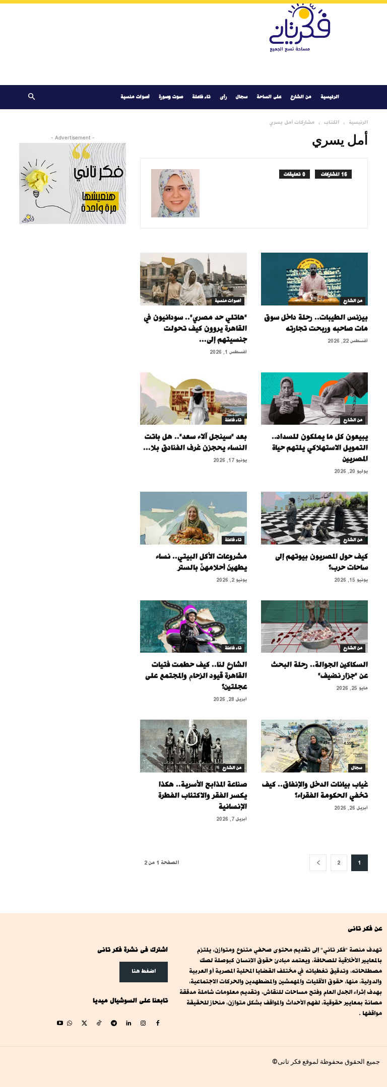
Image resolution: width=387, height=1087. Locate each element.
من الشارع (300, 97)
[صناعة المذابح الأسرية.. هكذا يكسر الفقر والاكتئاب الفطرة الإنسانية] (193, 746)
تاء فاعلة (201, 97)
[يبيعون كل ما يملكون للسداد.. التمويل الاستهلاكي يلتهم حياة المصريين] (314, 398)
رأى (223, 97)
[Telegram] (113, 1024)
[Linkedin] (128, 1024)
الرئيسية (329, 97)
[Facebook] (158, 1024)
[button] (31, 97)
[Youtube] (59, 1024)
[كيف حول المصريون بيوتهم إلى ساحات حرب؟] (314, 518)
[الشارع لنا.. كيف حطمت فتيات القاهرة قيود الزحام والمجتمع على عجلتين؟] (193, 626)
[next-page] (318, 863)
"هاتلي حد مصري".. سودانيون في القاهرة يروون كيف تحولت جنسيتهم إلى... (195, 328)
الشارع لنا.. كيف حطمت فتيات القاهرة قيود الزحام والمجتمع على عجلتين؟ (196, 675)
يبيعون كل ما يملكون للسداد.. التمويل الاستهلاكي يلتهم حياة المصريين (320, 447)
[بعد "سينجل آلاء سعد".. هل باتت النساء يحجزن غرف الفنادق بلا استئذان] (193, 398)
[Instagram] (143, 1024)
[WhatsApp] (69, 1024)
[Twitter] (84, 1024)
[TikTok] (99, 1024)
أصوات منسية (135, 97)
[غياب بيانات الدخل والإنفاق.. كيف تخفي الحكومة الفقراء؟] (314, 746)
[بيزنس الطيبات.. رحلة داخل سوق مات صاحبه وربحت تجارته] (314, 279)
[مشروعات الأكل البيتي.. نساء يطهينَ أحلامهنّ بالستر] (193, 518)
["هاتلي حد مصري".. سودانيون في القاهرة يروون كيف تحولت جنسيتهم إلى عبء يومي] (193, 279)
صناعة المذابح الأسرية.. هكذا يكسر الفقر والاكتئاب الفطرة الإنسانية (202, 795)
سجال (241, 97)
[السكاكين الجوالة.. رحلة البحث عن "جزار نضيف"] (314, 626)
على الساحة (268, 97)
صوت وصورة (171, 97)
